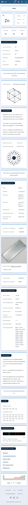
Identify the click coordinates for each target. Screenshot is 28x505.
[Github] (10, 497)
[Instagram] (14, 497)
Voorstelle (8, 490)
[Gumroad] (17, 497)
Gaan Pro (20, 493)
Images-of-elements (16, 266)
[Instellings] (18, 2)
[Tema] (22, 2)
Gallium (19, 482)
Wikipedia (5, 453)
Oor (14, 490)
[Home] (2, 1)
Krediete (20, 490)
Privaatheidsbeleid (10, 493)
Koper (8, 482)
